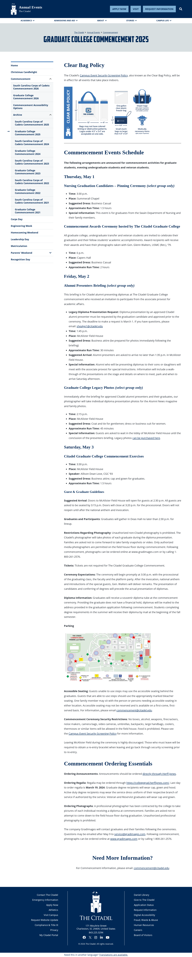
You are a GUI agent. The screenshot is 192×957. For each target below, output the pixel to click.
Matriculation (19, 246)
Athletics (53, 909)
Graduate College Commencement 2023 (27, 172)
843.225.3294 (96, 932)
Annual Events (30, 7)
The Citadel (91, 944)
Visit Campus (51, 915)
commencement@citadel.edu (134, 710)
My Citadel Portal (48, 935)
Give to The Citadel (144, 899)
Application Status (144, 904)
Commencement (20, 78)
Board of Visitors (143, 935)
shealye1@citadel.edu (90, 326)
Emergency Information (45, 899)
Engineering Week (21, 225)
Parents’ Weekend (21, 252)
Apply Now (119, 9)
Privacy (54, 930)
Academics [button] (26, 20)
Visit (136, 9)
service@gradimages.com (129, 834)
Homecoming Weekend (24, 232)
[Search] (180, 9)
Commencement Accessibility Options (30, 107)
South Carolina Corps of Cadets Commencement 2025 (32, 123)
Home (14, 65)
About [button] (100, 20)
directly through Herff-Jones (159, 774)
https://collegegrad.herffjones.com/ (147, 783)
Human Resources (144, 925)
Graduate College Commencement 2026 (26, 97)
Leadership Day (20, 239)
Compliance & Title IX (46, 925)
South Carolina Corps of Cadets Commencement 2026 (31, 87)
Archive (17, 114)
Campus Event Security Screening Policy (104, 75)
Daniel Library (141, 894)
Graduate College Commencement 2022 (27, 191)
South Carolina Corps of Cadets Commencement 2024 (32, 142)
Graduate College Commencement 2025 (27, 133)
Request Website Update (44, 919)
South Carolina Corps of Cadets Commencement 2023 (32, 162)
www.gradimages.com (123, 839)
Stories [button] (130, 20)
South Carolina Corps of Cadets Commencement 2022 (32, 182)
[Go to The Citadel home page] (14, 9)
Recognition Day (20, 259)
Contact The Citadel (47, 894)
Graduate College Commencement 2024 (27, 152)
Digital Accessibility (144, 915)
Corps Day (16, 219)
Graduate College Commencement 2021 (27, 211)
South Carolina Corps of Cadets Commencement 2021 (32, 201)
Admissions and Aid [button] (64, 20)
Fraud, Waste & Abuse (146, 919)
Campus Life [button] (162, 20)
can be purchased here (146, 438)
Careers (138, 930)
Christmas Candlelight (24, 72)
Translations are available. (113, 954)
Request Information (159, 9)
